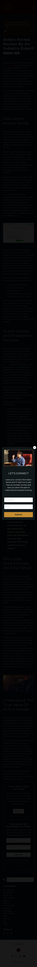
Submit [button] (18, 514)
